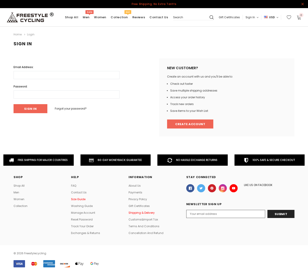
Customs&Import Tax (143, 219)
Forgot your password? (71, 108)
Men (86, 17)
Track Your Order (82, 226)
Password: (21, 86)
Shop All (19, 186)
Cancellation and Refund (146, 233)
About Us (135, 186)
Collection (119, 17)
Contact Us (79, 192)
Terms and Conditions (144, 226)
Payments (135, 192)
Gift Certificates (229, 17)
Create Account (190, 124)
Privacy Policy (138, 199)
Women (100, 17)
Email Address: (24, 67)
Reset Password (82, 219)
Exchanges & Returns (85, 233)
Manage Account (83, 213)
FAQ (73, 186)
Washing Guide (82, 206)
